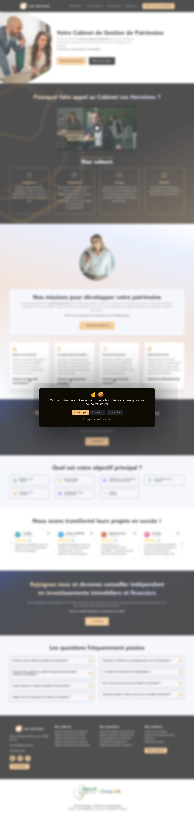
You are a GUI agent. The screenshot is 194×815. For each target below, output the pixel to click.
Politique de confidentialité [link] (97, 419)
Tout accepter (80, 412)
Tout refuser (98, 412)
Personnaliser (114, 412)
